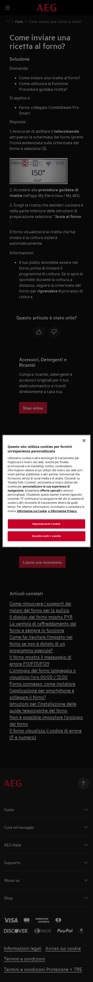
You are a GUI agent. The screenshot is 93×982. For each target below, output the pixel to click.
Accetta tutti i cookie (46, 536)
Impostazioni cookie (46, 523)
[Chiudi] (84, 440)
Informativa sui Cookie (32, 511)
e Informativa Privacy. (62, 511)
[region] (46, 491)
